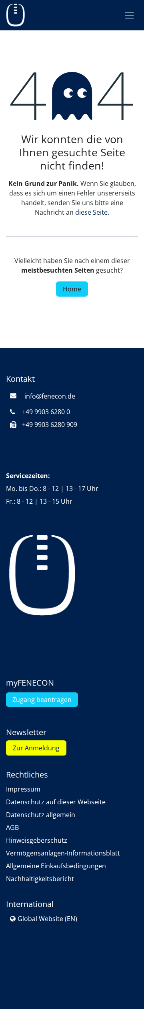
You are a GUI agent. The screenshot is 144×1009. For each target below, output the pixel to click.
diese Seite (91, 212)
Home (72, 289)
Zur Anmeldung (36, 748)
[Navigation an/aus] (129, 15)
